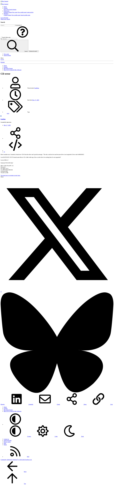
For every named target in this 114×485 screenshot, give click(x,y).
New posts (6, 9)
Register (3, 62)
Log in (2, 59)
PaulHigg (36, 88)
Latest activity (30, 12)
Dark (82, 436)
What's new (6, 11)
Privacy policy (7, 442)
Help (5, 443)
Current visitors (7, 15)
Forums (5, 8)
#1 (4, 151)
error (8, 113)
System (29, 436)
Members (6, 13)
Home (5, 6)
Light (56, 436)
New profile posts (22, 12)
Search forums (12, 9)
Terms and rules (7, 440)
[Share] (15, 138)
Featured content (8, 12)
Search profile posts (25, 15)
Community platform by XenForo (16, 459)
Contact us (6, 439)
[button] (22, 37)
